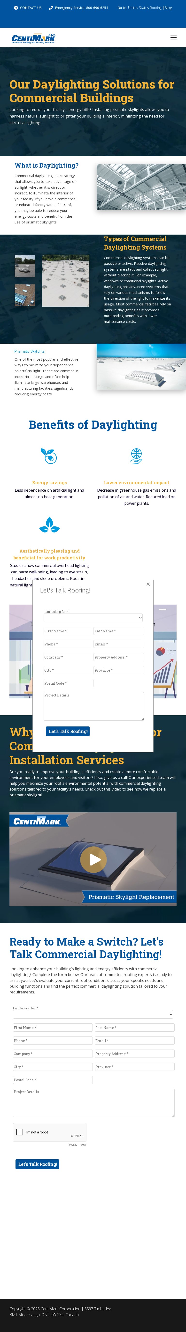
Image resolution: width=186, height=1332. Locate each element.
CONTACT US (31, 7)
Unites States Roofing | (146, 7)
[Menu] (173, 37)
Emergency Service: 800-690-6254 (81, 7)
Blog (168, 7)
